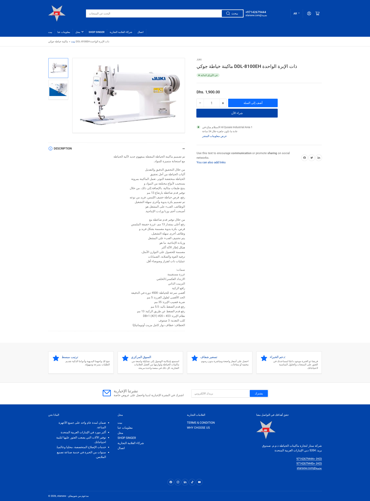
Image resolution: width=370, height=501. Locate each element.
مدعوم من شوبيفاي (78, 495)
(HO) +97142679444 (309, 459)
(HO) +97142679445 (309, 463)
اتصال (140, 32)
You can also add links (211, 162)
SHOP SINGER (96, 32)
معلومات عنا (63, 32)
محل (77, 32)
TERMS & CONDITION (201, 422)
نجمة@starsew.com (309, 468)
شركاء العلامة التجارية (121, 32)
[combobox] (165, 13)
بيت (50, 32)
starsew (61, 495)
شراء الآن (237, 113)
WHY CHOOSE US (198, 427)
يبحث (234, 13)
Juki (199, 59)
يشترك (259, 393)
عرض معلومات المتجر (214, 136)
